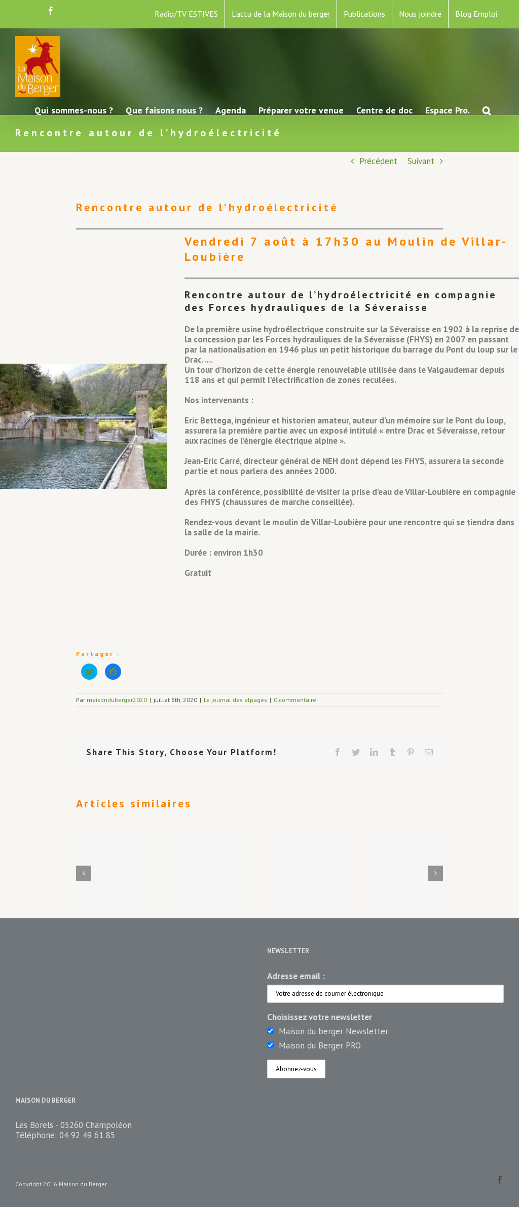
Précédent (378, 161)
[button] (487, 109)
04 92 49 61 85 (87, 1135)
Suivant (420, 161)
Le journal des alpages (235, 700)
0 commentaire (295, 700)
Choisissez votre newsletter (319, 1017)
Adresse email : (296, 976)
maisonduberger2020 (117, 700)
